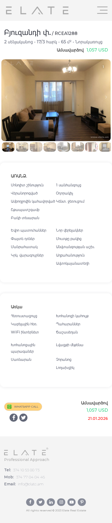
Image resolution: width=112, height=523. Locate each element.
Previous (6, 97)
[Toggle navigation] (102, 10)
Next (106, 97)
